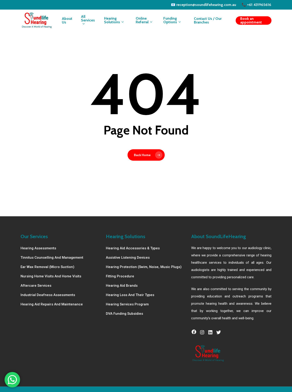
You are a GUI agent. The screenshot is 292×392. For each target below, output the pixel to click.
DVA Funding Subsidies (124, 314)
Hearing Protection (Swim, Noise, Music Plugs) (144, 267)
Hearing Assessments (38, 248)
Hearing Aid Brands (122, 286)
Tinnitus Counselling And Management (52, 257)
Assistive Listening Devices (128, 257)
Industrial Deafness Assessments (48, 295)
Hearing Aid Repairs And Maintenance (52, 304)
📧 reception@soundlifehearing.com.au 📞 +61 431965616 (221, 5)
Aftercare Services (36, 286)
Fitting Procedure (120, 276)
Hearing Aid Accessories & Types (133, 248)
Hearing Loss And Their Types (130, 295)
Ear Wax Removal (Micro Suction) (47, 267)
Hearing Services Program (127, 304)
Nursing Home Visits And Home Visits (51, 276)
